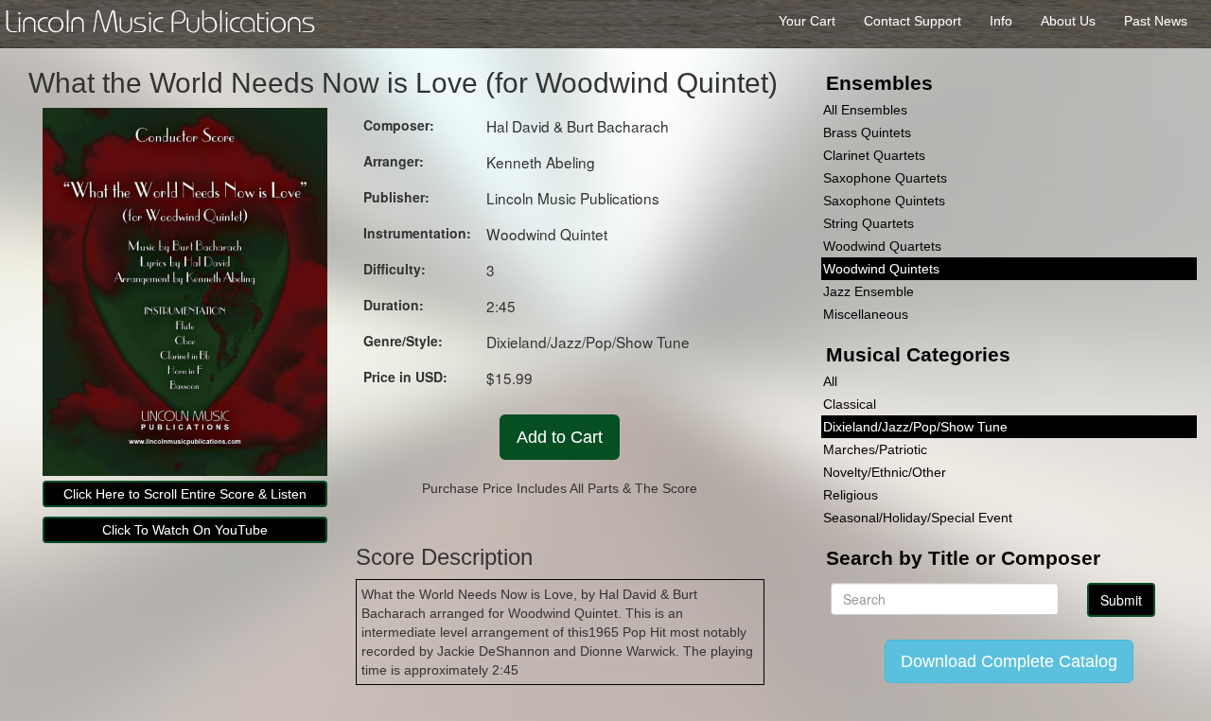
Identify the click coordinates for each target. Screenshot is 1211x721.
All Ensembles (865, 109)
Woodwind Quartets (882, 246)
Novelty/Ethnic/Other (884, 472)
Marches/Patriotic (875, 449)
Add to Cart (560, 437)
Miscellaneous (865, 314)
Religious (850, 494)
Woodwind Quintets (881, 268)
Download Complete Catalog (1009, 661)
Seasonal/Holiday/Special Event (917, 517)
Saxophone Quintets (884, 200)
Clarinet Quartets (874, 155)
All (830, 381)
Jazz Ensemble (868, 291)
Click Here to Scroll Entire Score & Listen (185, 493)
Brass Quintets (867, 132)
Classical (849, 404)
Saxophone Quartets (885, 177)
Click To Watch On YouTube (185, 529)
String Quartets (868, 223)
